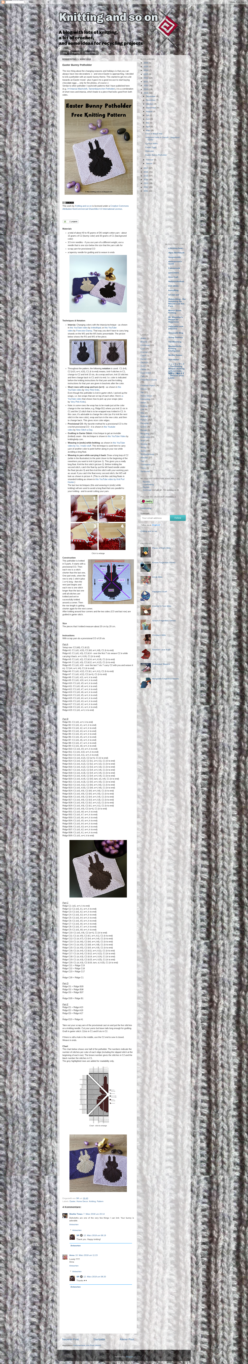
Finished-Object (148, 385)
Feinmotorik (174, 268)
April (148, 127)
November (151, 100)
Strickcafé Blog (175, 333)
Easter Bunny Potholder (156, 155)
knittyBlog (173, 290)
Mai (148, 123)
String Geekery (175, 337)
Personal (145, 423)
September (151, 108)
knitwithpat (96, 328)
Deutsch (144, 362)
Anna (71, 1255)
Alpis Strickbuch (176, 253)
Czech (143, 356)
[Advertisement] (165, 217)
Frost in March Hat (153, 134)
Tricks (143, 468)
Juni (148, 119)
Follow (178, 518)
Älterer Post (127, 1339)
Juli (148, 115)
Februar (150, 160)
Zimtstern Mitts (159, 635)
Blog (65, 52)
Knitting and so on (83, 206)
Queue (144, 427)
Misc (143, 413)
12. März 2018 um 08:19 (95, 1235)
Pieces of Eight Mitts (161, 548)
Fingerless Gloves (149, 380)
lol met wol (173, 295)
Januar (149, 163)
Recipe (144, 430)
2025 (146, 67)
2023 (146, 74)
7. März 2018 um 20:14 (94, 1214)
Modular (144, 416)
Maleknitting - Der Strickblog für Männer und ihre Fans (177, 302)
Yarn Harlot (173, 360)
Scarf (143, 440)
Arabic (143, 338)
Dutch (143, 366)
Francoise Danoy (84, 331)
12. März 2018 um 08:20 (95, 1277)
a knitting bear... (176, 248)
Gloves (144, 389)
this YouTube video (79, 328)
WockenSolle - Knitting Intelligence (175, 348)
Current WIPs (151, 144)
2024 (146, 70)
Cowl (143, 349)
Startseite (99, 1339)
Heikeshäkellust (176, 281)
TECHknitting (174, 342)
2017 (146, 168)
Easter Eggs (150, 147)
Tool (142, 461)
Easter (72, 1201)
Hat (142, 392)
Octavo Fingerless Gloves (164, 621)
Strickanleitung (147, 454)
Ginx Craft (173, 277)
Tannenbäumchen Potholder (102, 89)
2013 (146, 183)
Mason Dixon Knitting (174, 311)
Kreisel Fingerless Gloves (163, 562)
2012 (146, 187)
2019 (146, 89)
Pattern (100, 1201)
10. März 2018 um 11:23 (86, 1255)
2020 (146, 86)
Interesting (145, 399)
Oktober (150, 104)
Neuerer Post (70, 1339)
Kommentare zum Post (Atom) (87, 1345)
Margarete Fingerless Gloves (165, 679)
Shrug (143, 447)
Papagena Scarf (159, 592)
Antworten (74, 1224)
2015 (146, 176)
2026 (146, 63)
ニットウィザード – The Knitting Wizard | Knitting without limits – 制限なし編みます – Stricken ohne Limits (176, 371)
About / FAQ (90, 52)
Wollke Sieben (175, 355)
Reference (145, 437)
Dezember (151, 96)
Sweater (144, 458)
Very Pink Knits (92, 390)
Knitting (92, 1201)
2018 (146, 93)
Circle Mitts (157, 577)
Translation (146, 464)
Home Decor (82, 1201)
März (148, 130)
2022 (146, 78)
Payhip (146, 487)
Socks (143, 451)
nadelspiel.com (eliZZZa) (175, 327)
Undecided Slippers (161, 664)
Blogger (129, 1357)
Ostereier (149, 151)
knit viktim (173, 286)
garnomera (173, 273)
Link (142, 409)
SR (77, 1235)
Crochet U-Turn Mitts (161, 606)
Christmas (145, 345)
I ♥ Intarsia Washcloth (77, 89)
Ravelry (146, 482)
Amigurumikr (174, 257)
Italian (143, 403)
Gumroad (147, 490)
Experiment (146, 373)
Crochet (144, 352)
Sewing (144, 444)
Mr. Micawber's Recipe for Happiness (175, 319)
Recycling (145, 434)
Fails (143, 376)
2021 (146, 82)
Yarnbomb (145, 471)
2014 (146, 179)
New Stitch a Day (84, 430)
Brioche (144, 342)
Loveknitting (148, 484)
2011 (146, 191)
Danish (144, 359)
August (149, 111)
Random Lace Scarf (161, 650)
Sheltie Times (76, 1214)
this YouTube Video (117, 436)
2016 (146, 172)
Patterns (76, 52)
